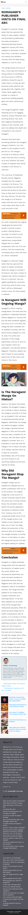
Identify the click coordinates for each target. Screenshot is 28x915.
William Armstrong (10, 665)
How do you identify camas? (12, 887)
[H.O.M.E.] (4, 2)
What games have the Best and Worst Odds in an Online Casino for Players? (17, 729)
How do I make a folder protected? (14, 827)
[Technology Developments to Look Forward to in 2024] (4, 707)
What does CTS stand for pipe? (12, 803)
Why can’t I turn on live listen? (12, 834)
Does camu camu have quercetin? (13, 860)
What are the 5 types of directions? (14, 801)
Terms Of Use (18, 911)
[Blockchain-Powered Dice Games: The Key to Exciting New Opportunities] (4, 700)
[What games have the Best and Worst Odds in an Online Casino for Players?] (4, 730)
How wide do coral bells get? (12, 858)
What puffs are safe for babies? (13, 836)
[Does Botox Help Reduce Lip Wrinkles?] (4, 723)
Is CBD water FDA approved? (12, 884)
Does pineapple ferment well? (12, 878)
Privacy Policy (10, 911)
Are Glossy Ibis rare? (9, 809)
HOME (2, 8)
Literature (8, 8)
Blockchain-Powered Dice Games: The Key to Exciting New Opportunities (17, 698)
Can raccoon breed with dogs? (12, 897)
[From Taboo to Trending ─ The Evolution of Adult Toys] (4, 715)
